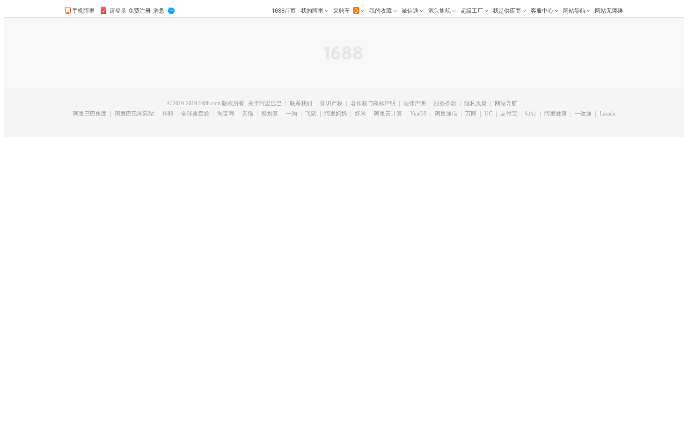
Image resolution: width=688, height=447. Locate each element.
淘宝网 (225, 114)
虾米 (360, 114)
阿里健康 (555, 114)
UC (488, 114)
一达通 (583, 114)
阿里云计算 (388, 114)
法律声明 (414, 104)
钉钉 (530, 114)
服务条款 (445, 104)
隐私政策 (475, 104)
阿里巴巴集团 (90, 114)
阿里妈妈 (335, 114)
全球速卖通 (195, 114)
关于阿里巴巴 (265, 104)
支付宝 (508, 114)
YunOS (418, 114)
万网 (470, 114)
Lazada (607, 114)
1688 (167, 114)
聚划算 (269, 114)
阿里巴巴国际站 (134, 114)
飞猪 (310, 114)
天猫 (247, 114)
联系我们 (301, 104)
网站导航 (506, 104)
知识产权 (331, 104)
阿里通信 (446, 114)
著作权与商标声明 (373, 104)
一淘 (291, 114)
